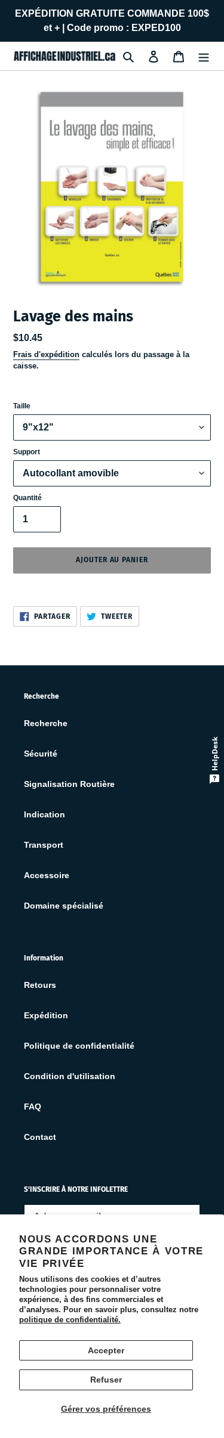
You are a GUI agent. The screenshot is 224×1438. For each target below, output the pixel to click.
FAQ (32, 1106)
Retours (40, 985)
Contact (40, 1137)
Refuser (106, 1379)
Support (26, 452)
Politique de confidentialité (79, 1045)
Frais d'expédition (46, 354)
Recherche (45, 723)
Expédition (46, 1015)
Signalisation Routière (69, 784)
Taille (21, 406)
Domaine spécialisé (63, 905)
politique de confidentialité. (70, 1319)
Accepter (106, 1350)
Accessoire (46, 875)
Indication (44, 814)
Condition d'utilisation (69, 1076)
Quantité (27, 498)
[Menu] (203, 56)
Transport (43, 845)
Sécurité (40, 753)
